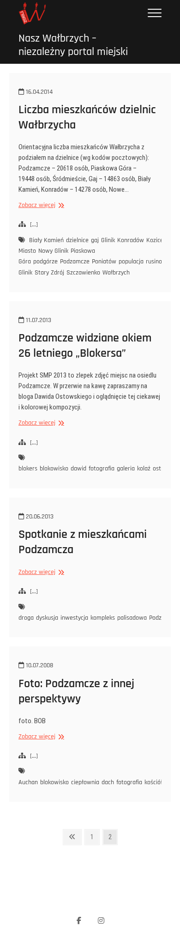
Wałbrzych (116, 272)
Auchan (28, 782)
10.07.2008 (38, 665)
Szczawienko (83, 272)
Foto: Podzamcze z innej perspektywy (76, 691)
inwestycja (74, 618)
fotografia (101, 468)
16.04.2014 (38, 92)
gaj (95, 240)
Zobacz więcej (40, 205)
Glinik (108, 240)
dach (108, 782)
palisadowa (132, 618)
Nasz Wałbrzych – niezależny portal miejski (73, 45)
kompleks (102, 618)
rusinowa (158, 261)
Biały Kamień (46, 240)
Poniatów (104, 261)
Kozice (154, 240)
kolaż (143, 468)
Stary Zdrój (49, 272)
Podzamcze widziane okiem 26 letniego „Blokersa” (84, 345)
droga (26, 618)
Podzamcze (75, 261)
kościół (153, 782)
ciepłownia (85, 782)
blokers (27, 468)
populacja (131, 261)
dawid (78, 468)
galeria (126, 468)
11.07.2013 (37, 320)
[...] (34, 224)
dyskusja (47, 618)
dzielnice (77, 240)
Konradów (130, 240)
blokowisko (54, 468)
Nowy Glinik (53, 251)
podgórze (45, 261)
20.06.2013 (39, 516)
